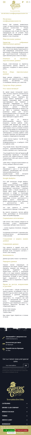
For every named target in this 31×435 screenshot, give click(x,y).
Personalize (11, 432)
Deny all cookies (22, 430)
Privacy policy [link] (20, 432)
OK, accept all (9, 430)
